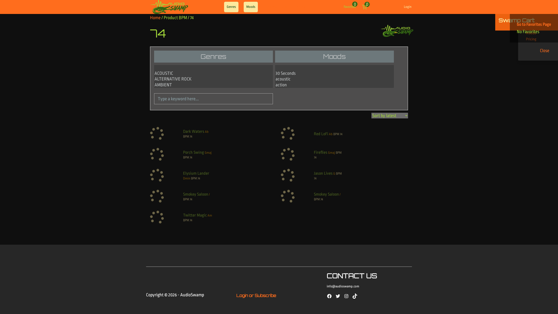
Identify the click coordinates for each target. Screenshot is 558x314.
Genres (231, 7)
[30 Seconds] (334, 73)
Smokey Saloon (195, 194)
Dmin (186, 178)
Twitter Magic (195, 215)
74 (191, 136)
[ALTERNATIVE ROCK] (213, 79)
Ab (207, 132)
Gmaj (208, 153)
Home (155, 17)
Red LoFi (321, 133)
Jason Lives (323, 173)
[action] (334, 85)
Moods (250, 7)
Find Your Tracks (276, 7)
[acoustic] (334, 79)
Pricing (300, 7)
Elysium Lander (196, 173)
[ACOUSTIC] (213, 73)
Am (210, 215)
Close (544, 50)
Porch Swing (193, 152)
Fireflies (320, 152)
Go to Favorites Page (534, 24)
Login (408, 7)
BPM (186, 136)
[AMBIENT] (213, 85)
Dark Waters (193, 131)
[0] (213, 68)
